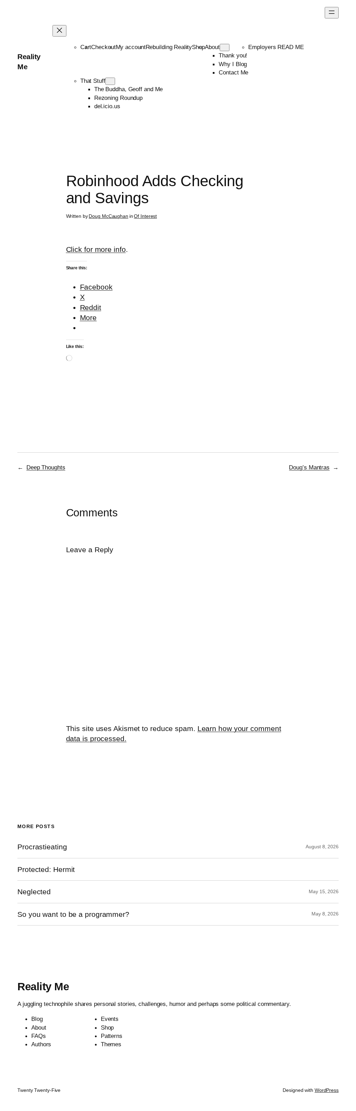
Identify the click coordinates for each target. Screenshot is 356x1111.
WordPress (327, 1090)
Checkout (103, 46)
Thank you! (233, 55)
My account (131, 46)
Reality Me (43, 987)
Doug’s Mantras (309, 467)
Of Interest (145, 216)
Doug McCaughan (108, 216)
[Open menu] (332, 12)
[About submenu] (224, 47)
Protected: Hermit (46, 869)
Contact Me (233, 72)
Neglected (34, 892)
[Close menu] (59, 31)
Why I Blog (233, 64)
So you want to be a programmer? (73, 914)
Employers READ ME (276, 46)
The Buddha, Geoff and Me (128, 89)
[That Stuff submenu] (110, 81)
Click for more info (96, 249)
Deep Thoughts (45, 467)
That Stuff (92, 80)
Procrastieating (42, 847)
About (212, 46)
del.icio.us (107, 106)
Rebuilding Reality (169, 46)
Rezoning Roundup (118, 97)
